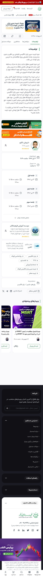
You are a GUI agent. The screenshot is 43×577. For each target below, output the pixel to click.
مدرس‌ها (36, 462)
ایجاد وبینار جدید (33, 436)
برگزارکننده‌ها (35, 457)
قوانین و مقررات (33, 452)
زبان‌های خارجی (30, 285)
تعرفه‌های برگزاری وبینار (31, 441)
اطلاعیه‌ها (17, 8)
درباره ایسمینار (34, 431)
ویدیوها (36, 426)
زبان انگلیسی (20, 285)
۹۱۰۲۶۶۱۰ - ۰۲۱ (24, 523)
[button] (30, 573)
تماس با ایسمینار (33, 467)
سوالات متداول (34, 446)
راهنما (23, 8)
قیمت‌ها (29, 8)
